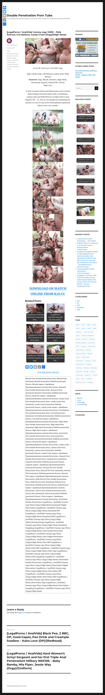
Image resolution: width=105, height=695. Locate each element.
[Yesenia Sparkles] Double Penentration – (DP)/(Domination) (85, 271)
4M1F (83, 328)
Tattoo (9, 69)
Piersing (79, 368)
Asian (78, 335)
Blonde (9, 53)
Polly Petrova (14, 66)
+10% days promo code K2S (48, 372)
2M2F (83, 325)
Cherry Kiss (91, 346)
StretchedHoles (12, 45)
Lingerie (9, 64)
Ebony (88, 350)
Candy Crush (11, 56)
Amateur (79, 332)
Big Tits (84, 339)
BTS (77, 346)
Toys (82, 378)
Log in (79, 400)
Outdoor (88, 364)
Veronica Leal (80, 382)
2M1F (77, 325)
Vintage (89, 382)
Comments (82, 404)
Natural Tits (80, 364)
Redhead (94, 368)
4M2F (89, 328)
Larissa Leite (11, 62)
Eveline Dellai (80, 353)
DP (78, 303)
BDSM (78, 339)
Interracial (14, 60)
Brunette (15, 53)
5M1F (94, 328)
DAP (78, 301)
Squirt (93, 371)
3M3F (78, 328)
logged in (21, 612)
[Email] (4, 16)
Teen (77, 378)
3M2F (94, 325)
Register (79, 398)
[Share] (4, 24)
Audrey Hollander (88, 335)
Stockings (79, 375)
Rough (86, 371)
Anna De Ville (88, 332)
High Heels (85, 357)
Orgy (8, 51)
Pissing (86, 368)
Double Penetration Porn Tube (29, 15)
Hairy (78, 357)
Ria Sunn (79, 371)
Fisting (89, 353)
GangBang (80, 307)
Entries (81, 402)
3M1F (88, 325)
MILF (94, 361)
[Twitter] (4, 12)
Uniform (89, 378)
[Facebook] (4, 8)
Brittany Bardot (81, 343)
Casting (83, 346)
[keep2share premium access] (86, 47)
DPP (78, 305)
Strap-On (88, 375)
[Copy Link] (4, 20)
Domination (80, 350)
